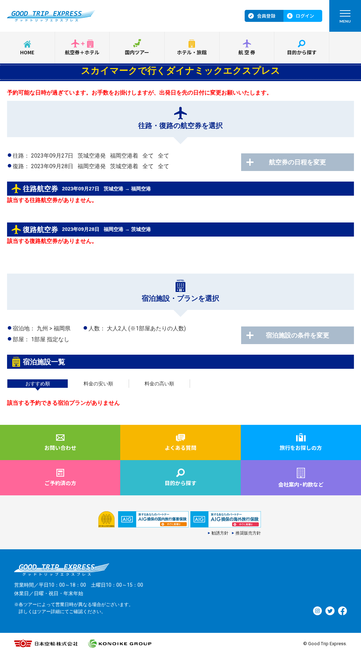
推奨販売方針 (248, 533)
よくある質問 (180, 447)
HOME (27, 52)
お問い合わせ (60, 447)
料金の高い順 (159, 383)
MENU (345, 21)
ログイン (305, 15)
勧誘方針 (220, 533)
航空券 (247, 52)
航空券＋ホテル (82, 52)
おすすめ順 (37, 383)
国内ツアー (137, 52)
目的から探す (302, 52)
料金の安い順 (98, 383)
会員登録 (266, 15)
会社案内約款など (301, 484)
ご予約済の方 (60, 483)
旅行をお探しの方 (301, 447)
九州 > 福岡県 (54, 328)
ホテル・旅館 (192, 52)
